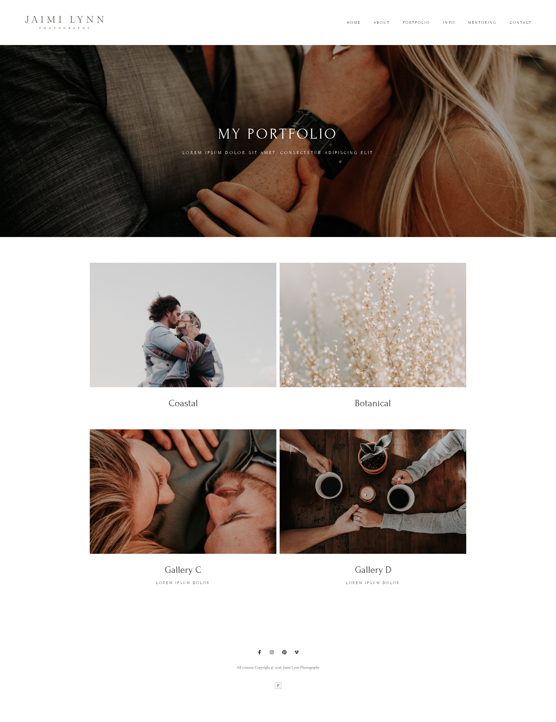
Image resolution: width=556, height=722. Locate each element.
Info (449, 22)
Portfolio (417, 22)
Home (354, 22)
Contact (521, 22)
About (382, 22)
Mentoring (482, 22)
